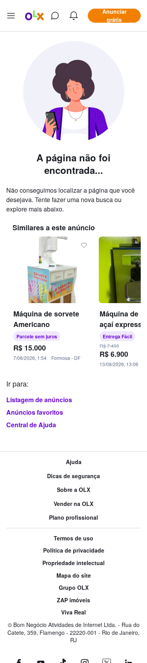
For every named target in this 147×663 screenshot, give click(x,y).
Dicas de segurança (73, 476)
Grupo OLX (74, 587)
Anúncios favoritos (34, 412)
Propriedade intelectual (73, 563)
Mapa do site (73, 575)
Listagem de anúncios (39, 399)
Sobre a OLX (73, 489)
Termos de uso (73, 538)
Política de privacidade (73, 550)
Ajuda (74, 462)
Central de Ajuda (31, 424)
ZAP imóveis (73, 600)
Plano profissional (73, 517)
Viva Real (73, 612)
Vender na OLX (73, 504)
